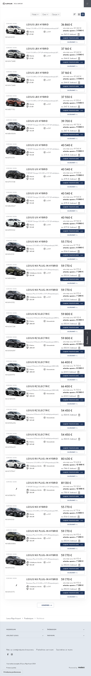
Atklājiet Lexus (12, 635)
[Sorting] (75, 14)
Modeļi (34, 14)
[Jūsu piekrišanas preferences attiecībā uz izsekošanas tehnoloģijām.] (12, 672)
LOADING (45, 605)
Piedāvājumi (11, 629)
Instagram (11, 654)
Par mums (51, 635)
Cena (44, 14)
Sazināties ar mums (64, 650)
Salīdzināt (71, 42)
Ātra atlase (87, 340)
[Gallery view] (79, 14)
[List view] (83, 14)
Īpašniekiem (51, 629)
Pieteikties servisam (45, 650)
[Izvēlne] (87, 3)
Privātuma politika (11, 667)
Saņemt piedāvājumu (71, 38)
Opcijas (54, 14)
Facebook (7, 654)
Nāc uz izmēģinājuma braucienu (20, 650)
